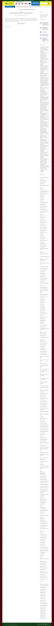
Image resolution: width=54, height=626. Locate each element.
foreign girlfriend (42, 320)
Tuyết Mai (26, 15)
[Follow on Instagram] (45, 0)
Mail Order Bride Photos (43, 424)
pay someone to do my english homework (44, 455)
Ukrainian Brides (42, 520)
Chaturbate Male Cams (43, 240)
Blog (12, 623)
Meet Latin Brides (42, 437)
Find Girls (41, 315)
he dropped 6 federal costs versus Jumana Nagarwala (44, 116)
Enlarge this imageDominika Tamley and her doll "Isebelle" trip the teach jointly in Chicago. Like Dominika (44, 103)
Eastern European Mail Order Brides (44, 291)
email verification (42, 299)
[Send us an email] (47, 0)
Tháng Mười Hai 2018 (43, 603)
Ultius (41, 532)
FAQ (16, 623)
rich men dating (42, 474)
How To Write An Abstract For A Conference (44, 375)
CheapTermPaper (42, 243)
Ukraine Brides (42, 518)
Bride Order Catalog (43, 220)
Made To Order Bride (43, 423)
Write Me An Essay (43, 564)
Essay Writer (42, 305)
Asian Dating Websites (43, 202)
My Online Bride (42, 445)
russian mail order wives (43, 489)
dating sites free (42, 276)
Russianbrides (42, 495)
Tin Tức (41, 513)
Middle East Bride (42, 441)
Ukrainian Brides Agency (43, 521)
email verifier (42, 300)
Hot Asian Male (42, 346)
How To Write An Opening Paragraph (44, 383)
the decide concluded (42, 147)
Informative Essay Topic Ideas (44, 387)
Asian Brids (41, 201)
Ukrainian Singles (42, 526)
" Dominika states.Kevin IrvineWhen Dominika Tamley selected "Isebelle (43, 53)
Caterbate (41, 233)
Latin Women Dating (43, 406)
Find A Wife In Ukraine (43, 313)
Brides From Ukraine (43, 222)
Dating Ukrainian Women (43, 278)
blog (40, 214)
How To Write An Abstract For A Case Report (44, 371)
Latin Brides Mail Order (43, 398)
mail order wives (42, 434)
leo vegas (41, 416)
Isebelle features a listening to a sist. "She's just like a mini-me (44, 118)
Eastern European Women (44, 294)
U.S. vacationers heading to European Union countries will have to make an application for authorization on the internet (44, 159)
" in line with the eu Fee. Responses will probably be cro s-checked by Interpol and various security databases (44, 59)
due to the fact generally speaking (44, 97)
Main (41, 436)
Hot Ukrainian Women (43, 354)
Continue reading (21, 23)
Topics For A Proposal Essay (44, 515)
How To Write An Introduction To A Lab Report (44, 379)
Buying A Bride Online (43, 228)
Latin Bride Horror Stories (44, 393)
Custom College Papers (43, 268)
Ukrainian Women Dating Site (44, 528)
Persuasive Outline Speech (44, 457)
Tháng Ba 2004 (42, 616)
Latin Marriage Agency (43, 404)
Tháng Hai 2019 (42, 600)
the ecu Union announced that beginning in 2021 (43, 149)
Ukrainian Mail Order (43, 523)
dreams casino (42, 285)
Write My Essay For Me (43, 567)
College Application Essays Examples (44, 249)
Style (40, 505)
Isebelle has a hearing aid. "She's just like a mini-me (44, 120)
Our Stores (9, 623)
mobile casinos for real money (44, 442)
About (6, 623)
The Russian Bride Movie (43, 510)
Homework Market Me (43, 343)
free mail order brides (43, 325)
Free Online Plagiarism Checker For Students (44, 329)
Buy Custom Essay (42, 225)
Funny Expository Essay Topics (44, 337)
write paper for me (42, 571)
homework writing (42, 344)
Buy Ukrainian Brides (43, 227)
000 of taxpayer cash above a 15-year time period (44, 62)
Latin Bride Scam (42, 396)
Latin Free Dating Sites (43, 401)
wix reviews (41, 555)
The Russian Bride (42, 508)
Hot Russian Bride (42, 349)
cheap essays (42, 241)
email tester (41, 297)
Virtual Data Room (42, 539)
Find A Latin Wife (42, 312)
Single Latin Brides (42, 502)
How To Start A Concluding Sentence (44, 366)
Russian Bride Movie (43, 476)
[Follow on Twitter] (46, 0)
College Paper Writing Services (44, 256)
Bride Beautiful (42, 217)
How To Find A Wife (43, 363)
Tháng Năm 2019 (42, 595)
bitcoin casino (44, 31)
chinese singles (42, 246)
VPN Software (42, 540)
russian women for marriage (44, 494)
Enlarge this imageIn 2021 (43, 108)
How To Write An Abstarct (44, 369)
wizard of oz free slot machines (44, 558)
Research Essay (9, 26)
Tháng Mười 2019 (42, 587)
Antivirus (41, 188)
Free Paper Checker (43, 332)
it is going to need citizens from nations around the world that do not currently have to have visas (44, 123)
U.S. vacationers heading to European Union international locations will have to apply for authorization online (43, 163)
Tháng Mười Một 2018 (43, 605)
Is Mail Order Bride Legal (43, 390)
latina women (42, 409)
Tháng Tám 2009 (42, 610)
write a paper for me (43, 561)
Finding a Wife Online (43, 317)
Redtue (41, 471)
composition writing (42, 90)
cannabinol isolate (42, 230)
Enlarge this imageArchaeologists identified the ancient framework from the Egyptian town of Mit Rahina (44, 100)
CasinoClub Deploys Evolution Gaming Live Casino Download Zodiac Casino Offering (45, 23)
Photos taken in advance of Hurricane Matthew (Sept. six (43, 140)
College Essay (42, 252)
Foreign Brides (42, 318)
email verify (41, 302)
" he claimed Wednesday (43, 55)
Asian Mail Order (42, 204)
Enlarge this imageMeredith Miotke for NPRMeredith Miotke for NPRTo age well (44, 111)
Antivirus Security (42, 189)
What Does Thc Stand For (43, 547)
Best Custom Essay (43, 209)
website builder (42, 542)
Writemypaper (42, 574)
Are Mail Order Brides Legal (44, 191)
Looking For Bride (42, 421)
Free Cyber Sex (42, 323)
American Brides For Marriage (44, 185)
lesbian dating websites (43, 418)
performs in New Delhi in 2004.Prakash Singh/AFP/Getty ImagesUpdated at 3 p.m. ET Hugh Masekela (44, 137)
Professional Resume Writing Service (44, 468)
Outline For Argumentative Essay (44, 449)
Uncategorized (42, 534)
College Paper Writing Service (44, 253)
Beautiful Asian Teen (43, 207)
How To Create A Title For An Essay (44, 360)
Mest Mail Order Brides (43, 439)
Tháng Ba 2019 (42, 598)
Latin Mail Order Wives (43, 403)
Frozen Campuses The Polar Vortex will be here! (21, 13)
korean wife (41, 391)
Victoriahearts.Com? (43, 537)
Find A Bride (42, 310)
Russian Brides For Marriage (44, 481)
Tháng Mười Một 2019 (43, 585)
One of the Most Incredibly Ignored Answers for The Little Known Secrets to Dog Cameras (45, 40)
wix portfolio (42, 553)
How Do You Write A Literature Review (44, 357)
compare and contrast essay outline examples (44, 260)
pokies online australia (43, 461)
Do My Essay (42, 281)
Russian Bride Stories (43, 479)
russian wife (41, 492)
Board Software (42, 215)
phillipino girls (42, 459)
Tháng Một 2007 (42, 611)
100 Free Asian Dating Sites (44, 177)
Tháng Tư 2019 (42, 597)
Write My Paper (42, 569)
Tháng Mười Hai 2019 (43, 584)
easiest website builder (43, 287)
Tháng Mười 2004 (42, 613)
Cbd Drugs (41, 235)
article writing (42, 194)
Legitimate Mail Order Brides (44, 411)
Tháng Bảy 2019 (42, 592)
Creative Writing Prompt (43, 266)
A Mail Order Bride (43, 180)
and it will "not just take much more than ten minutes (44, 70)
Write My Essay (42, 566)
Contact (14, 623)
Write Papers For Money (43, 572)
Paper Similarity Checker (43, 452)
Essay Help (41, 304)
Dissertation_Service (43, 279)
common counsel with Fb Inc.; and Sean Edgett (44, 88)
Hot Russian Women (43, 351)
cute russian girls (42, 274)
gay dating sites (42, 339)
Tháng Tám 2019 (42, 590)
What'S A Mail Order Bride (44, 550)
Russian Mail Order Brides (44, 487)
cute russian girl (42, 273)
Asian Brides (42, 199)
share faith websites (43, 500)
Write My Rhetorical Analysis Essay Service (45, 35)
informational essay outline (44, 385)
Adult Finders (42, 183)
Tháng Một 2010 (42, 608)
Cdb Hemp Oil (42, 238)
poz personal (42, 464)
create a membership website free (44, 263)
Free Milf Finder (42, 326)
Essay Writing (42, 307)
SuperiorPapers (42, 507)
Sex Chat (41, 497)
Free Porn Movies (42, 333)
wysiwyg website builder (43, 577)
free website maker (43, 335)
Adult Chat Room (42, 182)
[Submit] (48, 3)
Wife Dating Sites (42, 552)
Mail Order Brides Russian (44, 431)
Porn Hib (41, 462)
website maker (42, 545)
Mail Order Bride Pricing (43, 426)
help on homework (42, 341)
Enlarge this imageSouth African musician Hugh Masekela (44, 113)
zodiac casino (42, 579)
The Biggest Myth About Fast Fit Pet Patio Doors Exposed (45, 28)
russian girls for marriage (43, 484)
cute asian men (42, 271)
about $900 (41, 64)
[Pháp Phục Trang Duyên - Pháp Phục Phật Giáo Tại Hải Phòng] (9, 3)
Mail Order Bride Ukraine (43, 429)
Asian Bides (41, 196)
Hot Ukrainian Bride (43, 352)
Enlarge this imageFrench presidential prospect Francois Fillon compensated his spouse (44, 106)
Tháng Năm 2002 (42, 618)
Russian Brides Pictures (43, 482)
